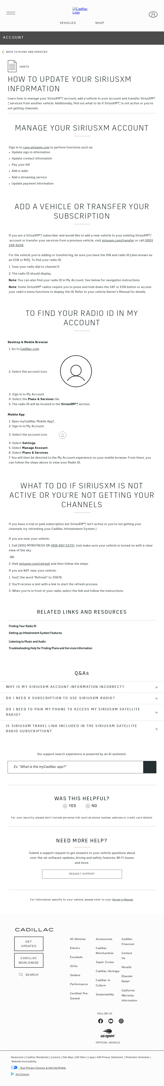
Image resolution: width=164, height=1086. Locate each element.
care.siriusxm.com (36, 148)
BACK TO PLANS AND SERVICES (26, 52)
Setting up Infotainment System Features (35, 633)
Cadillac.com (29, 349)
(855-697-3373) (63, 546)
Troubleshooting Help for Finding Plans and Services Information (50, 648)
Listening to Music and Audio (27, 642)
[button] (62, 99)
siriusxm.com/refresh (34, 564)
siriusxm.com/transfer (118, 241)
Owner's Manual (122, 899)
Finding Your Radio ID (22, 626)
